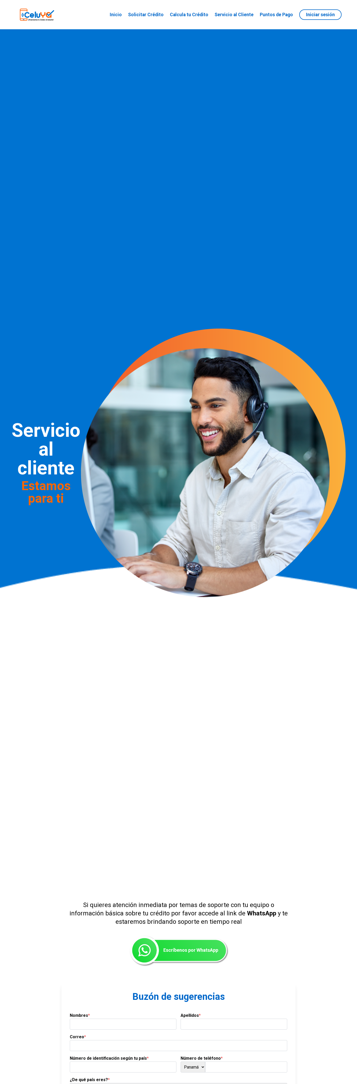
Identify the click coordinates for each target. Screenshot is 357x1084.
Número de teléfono (202, 1058)
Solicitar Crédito (146, 14)
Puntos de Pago (276, 14)
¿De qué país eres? (90, 1079)
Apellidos (191, 1015)
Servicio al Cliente (234, 14)
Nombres (80, 1015)
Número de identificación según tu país (109, 1058)
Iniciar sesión (320, 14)
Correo (78, 1036)
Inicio (116, 14)
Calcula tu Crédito (189, 14)
